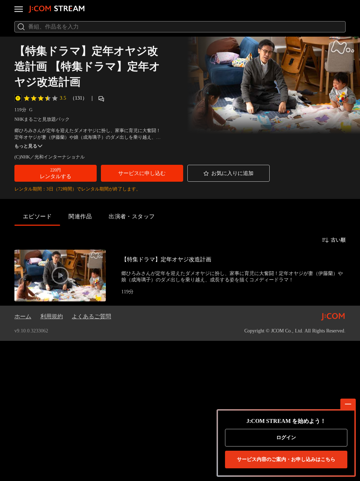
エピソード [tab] (37, 216)
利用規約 (51, 316)
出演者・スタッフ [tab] (132, 216)
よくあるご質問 (91, 316)
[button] (55, 173)
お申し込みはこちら (286, 459)
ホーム (22, 316)
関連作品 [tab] (80, 216)
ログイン (286, 437)
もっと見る (25, 146)
